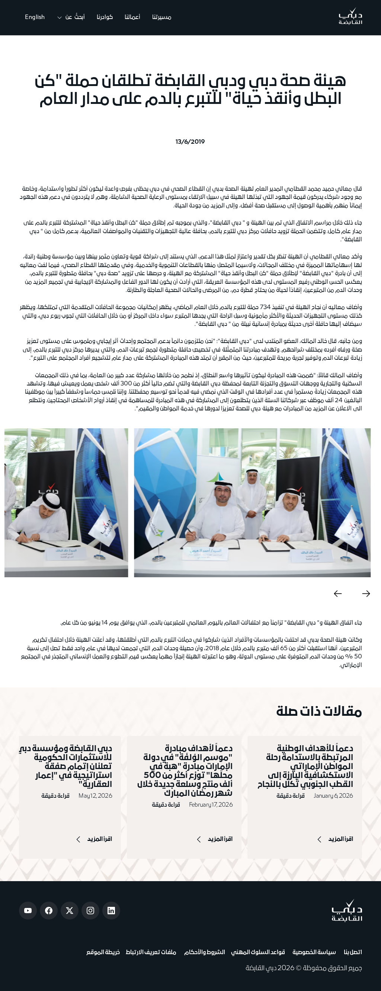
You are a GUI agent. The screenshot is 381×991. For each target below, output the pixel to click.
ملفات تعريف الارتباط (151, 952)
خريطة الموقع (103, 952)
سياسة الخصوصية (313, 952)
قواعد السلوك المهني (258, 952)
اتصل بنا (352, 952)
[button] (71, 18)
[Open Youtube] (28, 910)
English (35, 17)
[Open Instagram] (90, 910)
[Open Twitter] (70, 910)
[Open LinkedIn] (111, 910)
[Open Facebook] (49, 910)
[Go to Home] (350, 17)
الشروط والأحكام (203, 952)
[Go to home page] (347, 910)
